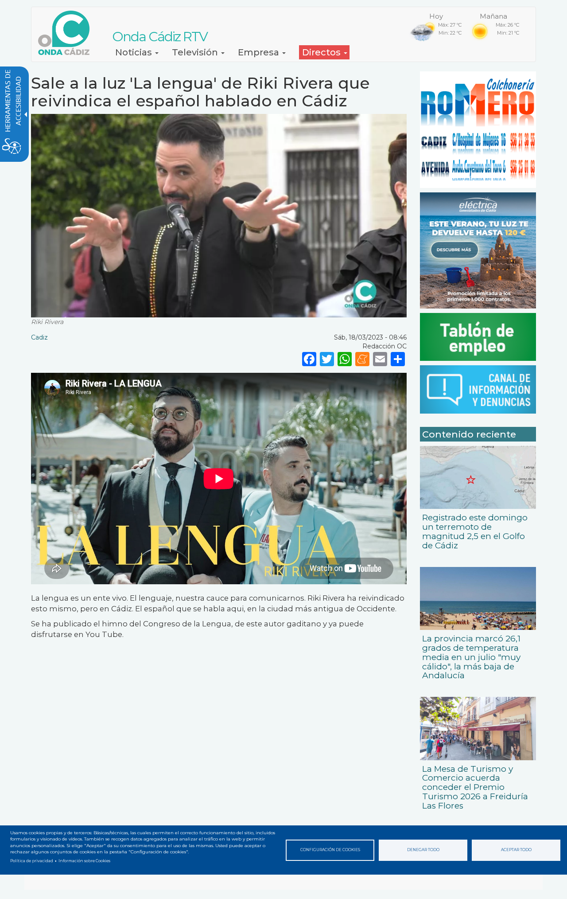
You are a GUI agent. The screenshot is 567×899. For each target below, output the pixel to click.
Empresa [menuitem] (259, 52)
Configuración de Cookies (330, 850)
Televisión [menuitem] (196, 52)
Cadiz (39, 337)
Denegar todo (423, 850)
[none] (398, 358)
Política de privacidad (31, 861)
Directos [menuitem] (322, 52)
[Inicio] (67, 33)
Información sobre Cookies (84, 861)
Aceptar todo (516, 850)
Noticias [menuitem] (134, 52)
